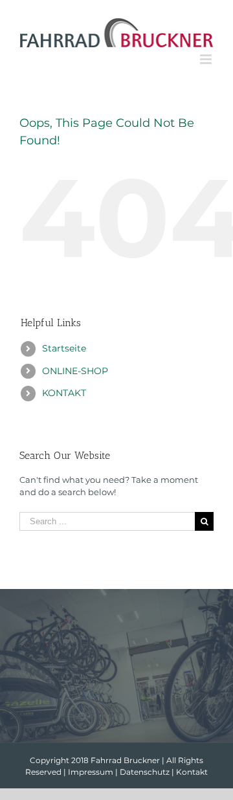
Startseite (64, 348)
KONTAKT (64, 393)
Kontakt (192, 772)
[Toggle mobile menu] (207, 59)
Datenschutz (145, 772)
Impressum (90, 772)
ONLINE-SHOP (75, 371)
